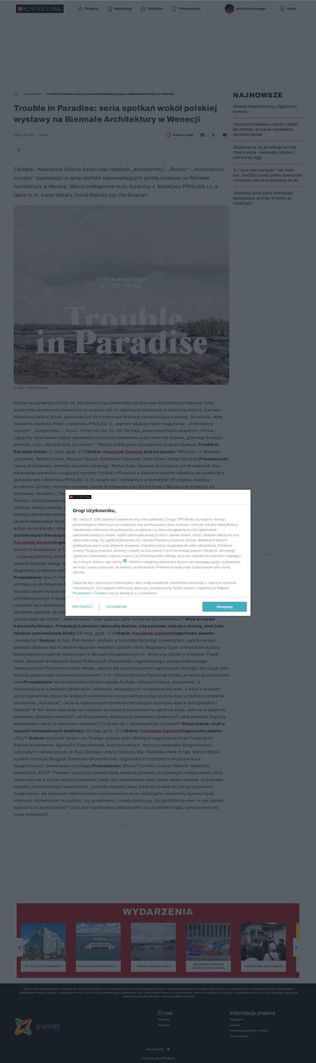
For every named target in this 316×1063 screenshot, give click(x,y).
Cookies (100, 593)
